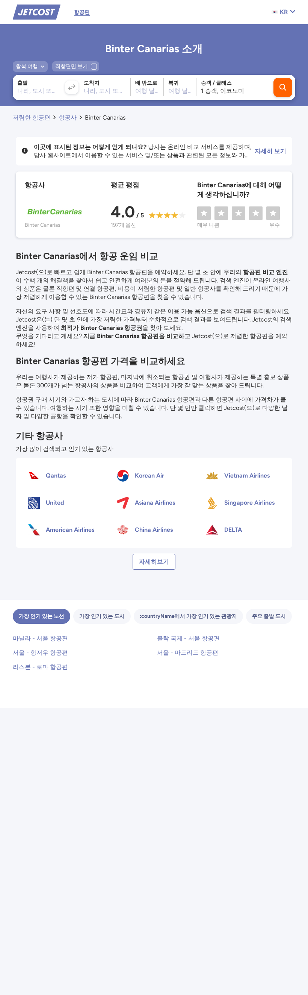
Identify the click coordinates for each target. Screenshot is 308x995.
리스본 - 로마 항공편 (40, 666)
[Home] (36, 11)
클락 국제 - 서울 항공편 (188, 638)
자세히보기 (154, 561)
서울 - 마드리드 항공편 (187, 652)
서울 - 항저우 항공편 (40, 652)
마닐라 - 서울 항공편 (40, 638)
